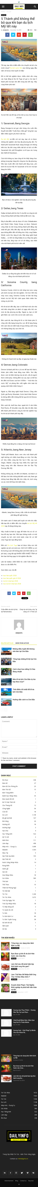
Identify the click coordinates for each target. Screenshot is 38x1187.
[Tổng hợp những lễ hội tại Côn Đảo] (6, 661)
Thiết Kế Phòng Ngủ (9, 888)
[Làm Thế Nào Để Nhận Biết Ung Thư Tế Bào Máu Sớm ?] (5, 977)
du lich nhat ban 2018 (10, 581)
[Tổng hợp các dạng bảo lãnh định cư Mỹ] (5, 946)
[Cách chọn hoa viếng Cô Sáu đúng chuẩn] (6, 671)
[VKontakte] (33, 1173)
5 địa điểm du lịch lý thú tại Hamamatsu (9, 610)
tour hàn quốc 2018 (9, 575)
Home (3, 12)
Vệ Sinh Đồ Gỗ (7, 923)
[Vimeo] (27, 1173)
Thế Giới (5, 881)
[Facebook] (10, 1173)
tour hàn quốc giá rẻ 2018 (12, 578)
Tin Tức (4, 894)
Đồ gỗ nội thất (7, 818)
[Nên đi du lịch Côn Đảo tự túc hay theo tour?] (6, 681)
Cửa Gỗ (4, 812)
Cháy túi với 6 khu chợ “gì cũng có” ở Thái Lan (28, 610)
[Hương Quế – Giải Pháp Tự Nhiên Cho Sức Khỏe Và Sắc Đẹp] (6, 1033)
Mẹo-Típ (5, 853)
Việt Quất (5, 926)
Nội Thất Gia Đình (8, 856)
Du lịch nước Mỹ (16, 68)
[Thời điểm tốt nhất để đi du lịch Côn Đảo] (6, 692)
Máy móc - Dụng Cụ (8, 1105)
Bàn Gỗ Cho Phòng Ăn (10, 786)
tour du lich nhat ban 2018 (12, 584)
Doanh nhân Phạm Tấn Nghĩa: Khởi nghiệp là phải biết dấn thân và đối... (24, 987)
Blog (16, 1181)
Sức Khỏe (5, 878)
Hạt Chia (5, 831)
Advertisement (9, 1181)
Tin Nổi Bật (6, 891)
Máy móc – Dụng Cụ (9, 847)
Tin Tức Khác (6, 897)
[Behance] (5, 1173)
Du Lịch (9, 12)
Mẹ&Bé (5, 850)
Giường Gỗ (6, 824)
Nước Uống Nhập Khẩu (10, 862)
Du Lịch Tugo (12, 545)
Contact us (23, 1181)
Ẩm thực (5, 780)
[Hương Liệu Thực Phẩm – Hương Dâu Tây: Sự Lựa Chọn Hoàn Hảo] (6, 1012)
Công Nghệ (6, 808)
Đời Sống (5, 821)
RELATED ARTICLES (7, 643)
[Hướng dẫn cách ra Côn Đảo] (6, 702)
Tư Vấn (4, 913)
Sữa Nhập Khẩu (7, 875)
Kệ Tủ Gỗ (5, 837)
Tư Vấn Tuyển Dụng (9, 919)
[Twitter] (22, 1173)
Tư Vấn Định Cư (7, 916)
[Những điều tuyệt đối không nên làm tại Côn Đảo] (6, 651)
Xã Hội (4, 929)
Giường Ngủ (6, 828)
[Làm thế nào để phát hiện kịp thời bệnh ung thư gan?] (5, 967)
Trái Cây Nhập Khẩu (9, 904)
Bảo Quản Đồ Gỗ (8, 799)
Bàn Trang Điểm (8, 793)
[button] (35, 7)
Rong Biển (5, 866)
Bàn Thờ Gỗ (6, 789)
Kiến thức (5, 840)
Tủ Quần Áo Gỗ (7, 910)
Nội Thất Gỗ (6, 859)
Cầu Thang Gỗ (7, 805)
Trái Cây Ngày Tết (8, 900)
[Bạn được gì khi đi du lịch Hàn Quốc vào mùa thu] (5, 956)
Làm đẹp (5, 843)
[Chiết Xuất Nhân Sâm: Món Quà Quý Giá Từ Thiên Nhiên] (6, 1023)
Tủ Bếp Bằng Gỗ (8, 907)
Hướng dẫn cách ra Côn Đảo (24, 699)
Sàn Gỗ (4, 872)
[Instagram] (16, 1173)
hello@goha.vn (23, 1159)
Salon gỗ (5, 869)
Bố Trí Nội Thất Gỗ (8, 802)
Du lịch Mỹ (5, 139)
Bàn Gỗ (4, 783)
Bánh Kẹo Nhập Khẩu (9, 796)
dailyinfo (6, 30)
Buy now (30, 1181)
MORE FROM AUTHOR (22, 643)
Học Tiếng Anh (7, 834)
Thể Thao (5, 885)
